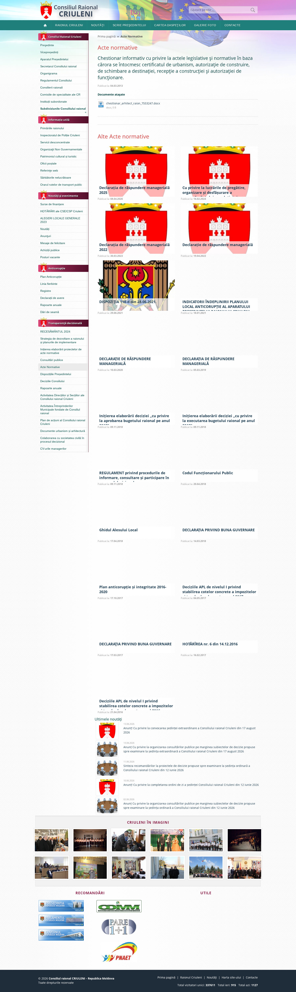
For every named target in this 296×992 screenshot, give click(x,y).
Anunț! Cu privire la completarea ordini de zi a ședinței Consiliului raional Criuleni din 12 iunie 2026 (191, 785)
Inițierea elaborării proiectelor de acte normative (61, 351)
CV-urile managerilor (53, 448)
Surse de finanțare (52, 204)
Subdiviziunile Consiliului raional (63, 109)
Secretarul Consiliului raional (58, 66)
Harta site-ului (231, 977)
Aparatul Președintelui (54, 59)
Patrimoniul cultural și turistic (58, 156)
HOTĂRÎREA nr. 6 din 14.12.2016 (210, 644)
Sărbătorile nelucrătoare (55, 177)
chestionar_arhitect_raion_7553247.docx (133, 103)
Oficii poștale (48, 163)
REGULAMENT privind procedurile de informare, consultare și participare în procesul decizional (134, 477)
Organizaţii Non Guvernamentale (61, 149)
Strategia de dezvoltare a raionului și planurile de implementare (62, 340)
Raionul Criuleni (69, 25)
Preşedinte (47, 45)
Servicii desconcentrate (55, 142)
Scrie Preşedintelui (129, 25)
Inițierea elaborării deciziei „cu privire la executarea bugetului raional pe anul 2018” (218, 420)
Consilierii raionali (51, 87)
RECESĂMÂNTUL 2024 (55, 331)
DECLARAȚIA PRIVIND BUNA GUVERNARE (218, 529)
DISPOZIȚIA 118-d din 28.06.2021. (127, 301)
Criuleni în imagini (148, 822)
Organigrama (48, 73)
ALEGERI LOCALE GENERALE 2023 (60, 220)
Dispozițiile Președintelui (55, 374)
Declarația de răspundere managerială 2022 (134, 247)
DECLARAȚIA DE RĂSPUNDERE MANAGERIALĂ (208, 361)
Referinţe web (49, 170)
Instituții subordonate (53, 101)
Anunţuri (45, 236)
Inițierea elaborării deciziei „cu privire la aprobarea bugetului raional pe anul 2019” (134, 420)
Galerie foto (205, 25)
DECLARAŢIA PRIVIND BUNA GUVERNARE (135, 644)
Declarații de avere (52, 297)
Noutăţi (98, 25)
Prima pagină (107, 36)
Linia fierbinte (48, 283)
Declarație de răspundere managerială (217, 244)
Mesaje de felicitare (52, 243)
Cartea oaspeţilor (170, 25)
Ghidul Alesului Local (118, 529)
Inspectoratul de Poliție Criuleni (60, 135)
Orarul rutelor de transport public (61, 184)
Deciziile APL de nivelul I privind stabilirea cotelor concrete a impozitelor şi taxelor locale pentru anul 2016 (136, 706)
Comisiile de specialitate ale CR (60, 94)
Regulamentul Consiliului (56, 80)
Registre (45, 290)
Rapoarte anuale (51, 305)
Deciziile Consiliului (52, 381)
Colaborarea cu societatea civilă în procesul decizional (62, 439)
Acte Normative (50, 367)
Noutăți (44, 229)
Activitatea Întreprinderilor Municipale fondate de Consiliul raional (60, 409)
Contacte (233, 25)
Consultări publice (51, 360)
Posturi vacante (50, 257)
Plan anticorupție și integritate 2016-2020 (132, 589)
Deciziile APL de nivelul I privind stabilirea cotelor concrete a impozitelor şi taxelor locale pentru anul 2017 (219, 591)
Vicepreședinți (49, 52)
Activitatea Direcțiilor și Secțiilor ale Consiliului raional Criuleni (62, 397)
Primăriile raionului (52, 128)
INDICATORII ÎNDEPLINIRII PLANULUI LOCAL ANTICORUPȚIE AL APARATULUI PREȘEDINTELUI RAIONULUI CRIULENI (216, 306)
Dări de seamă (49, 312)
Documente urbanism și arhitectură (62, 431)
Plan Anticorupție (51, 276)
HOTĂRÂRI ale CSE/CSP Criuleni (61, 211)
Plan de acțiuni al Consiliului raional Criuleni (62, 422)
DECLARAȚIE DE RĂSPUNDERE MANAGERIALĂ (125, 361)
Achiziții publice (50, 250)
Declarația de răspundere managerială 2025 (134, 190)
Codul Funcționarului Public (207, 472)
